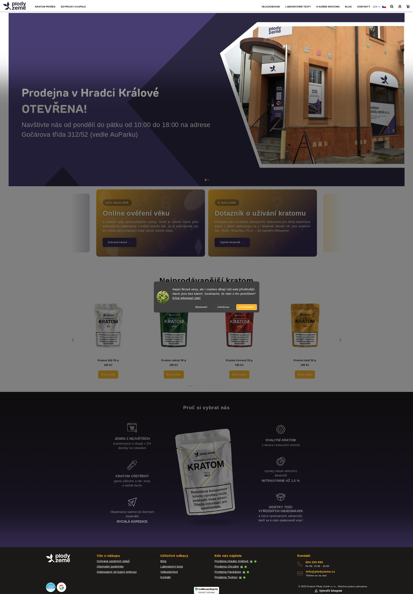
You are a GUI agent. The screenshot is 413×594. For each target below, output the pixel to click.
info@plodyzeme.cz (320, 571)
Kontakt (165, 577)
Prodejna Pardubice (228, 572)
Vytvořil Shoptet (330, 590)
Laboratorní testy (171, 566)
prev (72, 339)
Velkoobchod (169, 572)
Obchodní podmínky (110, 566)
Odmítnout (223, 307)
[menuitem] (45, 6)
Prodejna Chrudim (227, 566)
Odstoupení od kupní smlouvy (117, 572)
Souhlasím (248, 307)
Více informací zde (186, 298)
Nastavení (201, 307)
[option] (207, 99)
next (340, 339)
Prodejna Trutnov (226, 577)
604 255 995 (314, 562)
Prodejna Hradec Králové (232, 561)
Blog (163, 561)
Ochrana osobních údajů (113, 561)
